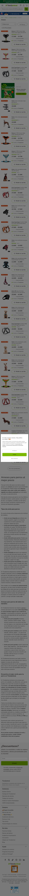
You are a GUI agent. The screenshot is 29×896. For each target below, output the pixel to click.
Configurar (14, 450)
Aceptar (14, 454)
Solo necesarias (14, 458)
